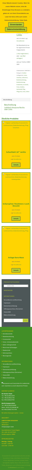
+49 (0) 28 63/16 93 (9, 396)
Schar (24, 91)
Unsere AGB (7, 312)
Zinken (27, 91)
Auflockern (25, 77)
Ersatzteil (25, 84)
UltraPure (13, 467)
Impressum (7, 303)
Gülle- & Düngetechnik (9, 345)
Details (16, 165)
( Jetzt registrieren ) (23, 53)
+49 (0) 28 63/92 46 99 (10, 405)
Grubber (24, 73)
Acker (25, 75)
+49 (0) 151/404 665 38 (11, 407)
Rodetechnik (6, 350)
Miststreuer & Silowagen (10, 347)
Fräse (18, 87)
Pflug (23, 89)
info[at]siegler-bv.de (8, 427)
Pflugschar (19, 91)
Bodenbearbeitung (21, 80)
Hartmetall (19, 89)
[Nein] (30, 16)
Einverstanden (16, 25)
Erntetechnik (7, 339)
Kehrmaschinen (7, 353)
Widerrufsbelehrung (9, 315)
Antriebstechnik (7, 334)
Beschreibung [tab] (7, 99)
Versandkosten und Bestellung (13, 300)
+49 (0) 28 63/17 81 (9, 398)
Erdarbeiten (20, 84)
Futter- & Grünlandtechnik (10, 342)
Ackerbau (19, 77)
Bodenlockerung (21, 82)
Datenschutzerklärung (10, 306)
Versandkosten (20, 41)
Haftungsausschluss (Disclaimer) (13, 309)
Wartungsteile (7, 356)
